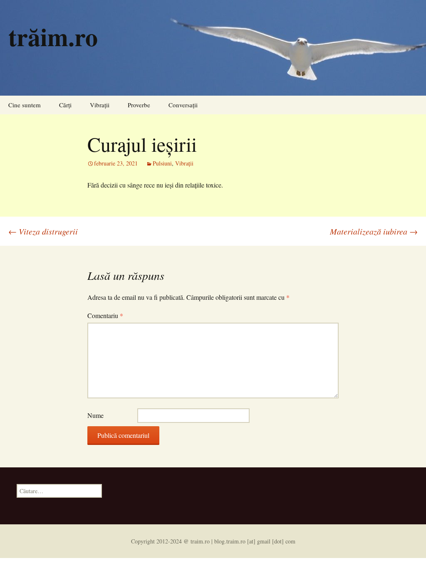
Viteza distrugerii (43, 231)
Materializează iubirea (374, 231)
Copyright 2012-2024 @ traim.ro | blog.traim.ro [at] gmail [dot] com (213, 541)
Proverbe (139, 105)
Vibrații (99, 105)
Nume (95, 415)
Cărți (65, 105)
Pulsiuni (162, 163)
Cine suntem (24, 105)
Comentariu (105, 315)
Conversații (183, 105)
